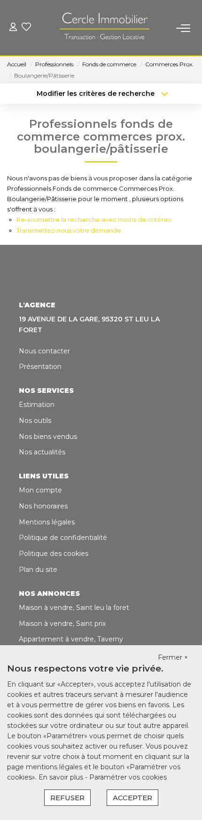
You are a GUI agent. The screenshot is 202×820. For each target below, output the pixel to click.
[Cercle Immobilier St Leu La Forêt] (104, 28)
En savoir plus (62, 777)
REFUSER (67, 797)
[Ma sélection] (26, 28)
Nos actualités (42, 452)
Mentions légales (47, 522)
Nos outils (35, 420)
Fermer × (173, 657)
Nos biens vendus (48, 436)
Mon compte (40, 490)
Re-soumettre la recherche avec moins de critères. (94, 219)
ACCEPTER (132, 797)
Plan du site (38, 569)
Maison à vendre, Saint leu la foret (74, 607)
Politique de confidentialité (63, 537)
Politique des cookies (53, 553)
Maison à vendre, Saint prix (62, 623)
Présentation (40, 366)
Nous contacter (44, 351)
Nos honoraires (43, 506)
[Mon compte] (13, 28)
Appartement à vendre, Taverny (71, 639)
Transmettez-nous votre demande (68, 230)
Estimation (36, 404)
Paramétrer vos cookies (128, 777)
